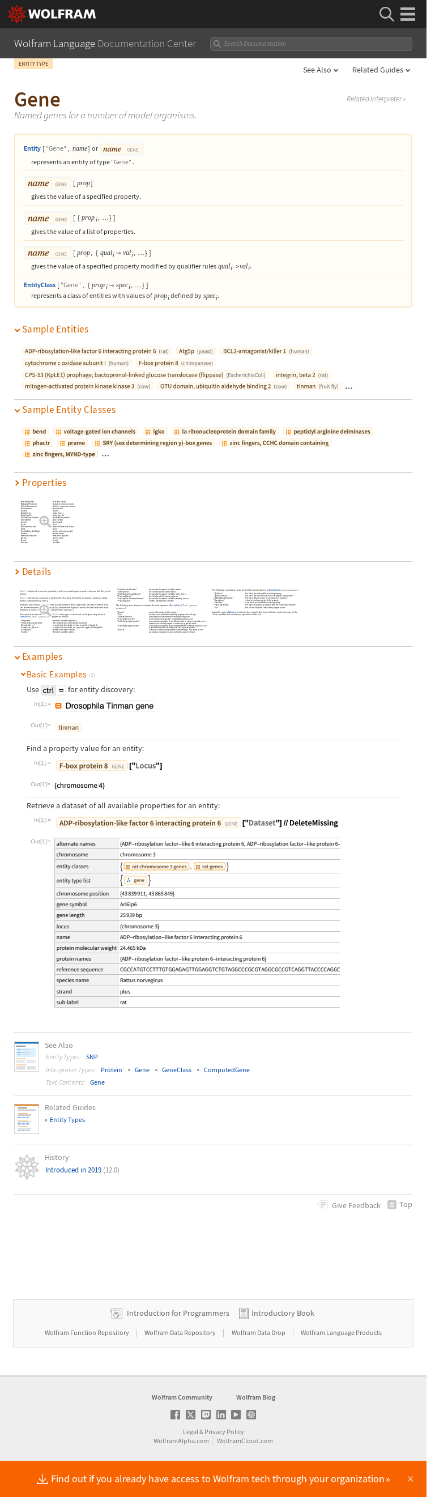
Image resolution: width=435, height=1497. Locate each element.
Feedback (356, 1205)
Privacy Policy (224, 1431)
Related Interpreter (376, 99)
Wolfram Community (182, 1397)
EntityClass (40, 284)
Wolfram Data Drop (259, 1332)
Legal (190, 1431)
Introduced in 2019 (82, 1170)
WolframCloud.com (245, 1440)
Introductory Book (282, 1313)
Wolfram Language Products (341, 1332)
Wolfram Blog (255, 1397)
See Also (317, 70)
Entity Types (67, 1119)
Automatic (233, 612)
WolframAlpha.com (181, 1440)
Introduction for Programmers (178, 1313)
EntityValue (25, 617)
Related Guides (377, 70)
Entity (32, 148)
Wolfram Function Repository (87, 1332)
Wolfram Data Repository (180, 1332)
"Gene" (56, 148)
